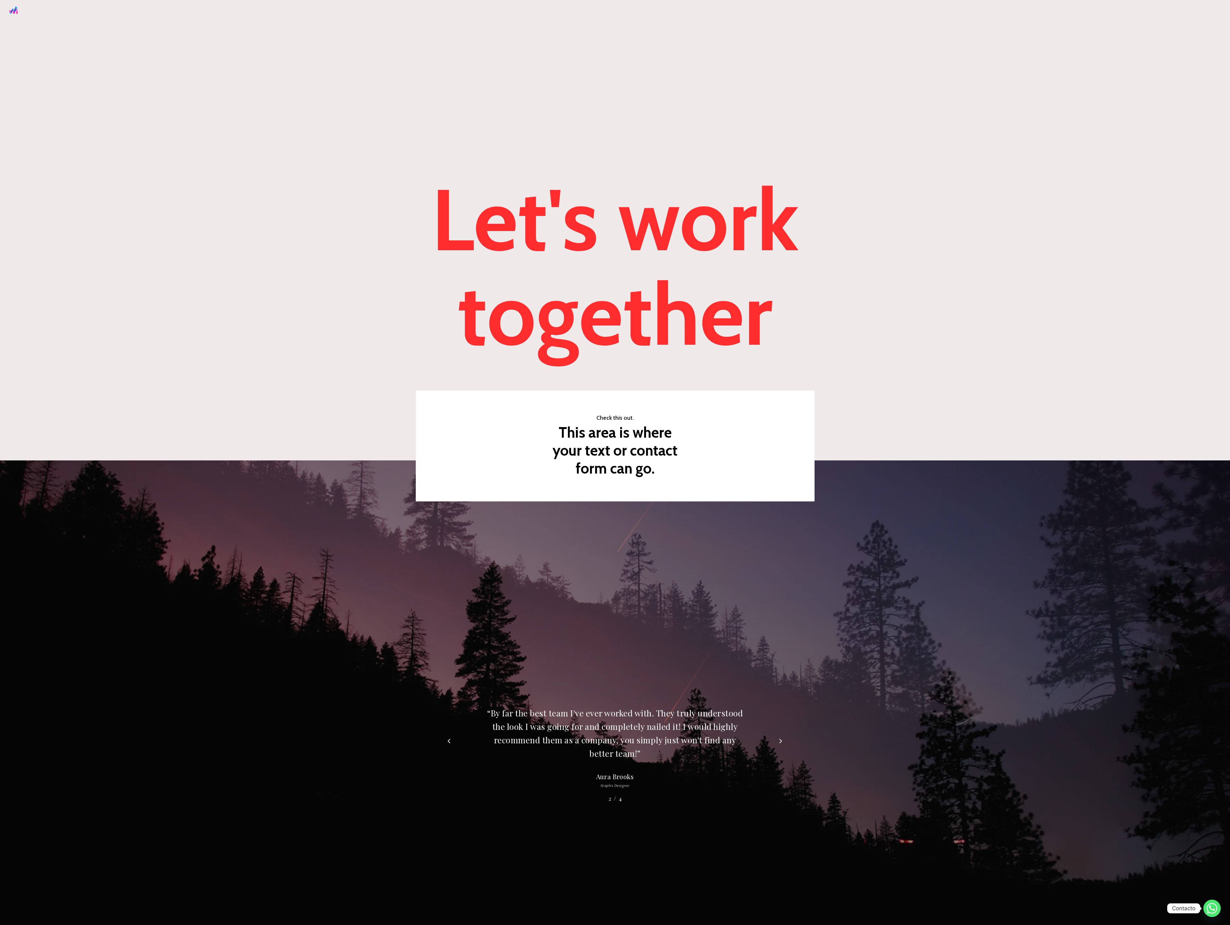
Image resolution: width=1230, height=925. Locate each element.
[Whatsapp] (1212, 908)
